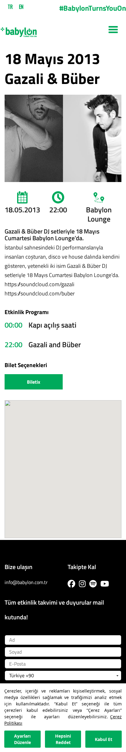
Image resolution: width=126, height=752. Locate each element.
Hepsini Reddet (63, 739)
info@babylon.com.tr (26, 582)
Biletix (33, 381)
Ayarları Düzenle (22, 739)
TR (10, 6)
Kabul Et (103, 739)
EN (21, 6)
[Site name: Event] (63, 29)
